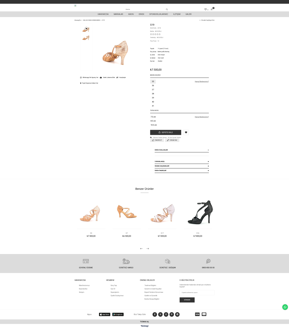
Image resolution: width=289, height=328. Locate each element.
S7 (127, 233)
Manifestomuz (84, 285)
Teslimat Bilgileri (150, 285)
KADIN (131, 14)
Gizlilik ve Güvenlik (150, 295)
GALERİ (188, 14)
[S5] (91, 212)
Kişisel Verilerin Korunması (153, 292)
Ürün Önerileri (160, 170)
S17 (162, 233)
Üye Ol (113, 289)
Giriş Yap (114, 285)
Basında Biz (83, 289)
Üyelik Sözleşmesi (117, 295)
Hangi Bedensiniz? (202, 81)
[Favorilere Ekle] (186, 132)
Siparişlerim (115, 292)
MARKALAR (118, 14)
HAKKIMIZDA (103, 14)
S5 (91, 233)
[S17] (162, 212)
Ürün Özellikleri (161, 150)
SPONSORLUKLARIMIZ (158, 14)
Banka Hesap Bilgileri (151, 299)
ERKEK (141, 14)
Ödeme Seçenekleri (162, 166)
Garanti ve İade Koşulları (153, 289)
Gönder (187, 300)
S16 (197, 233)
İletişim (81, 292)
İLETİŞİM (176, 14)
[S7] (126, 212)
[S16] (197, 212)
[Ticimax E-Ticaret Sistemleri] (145, 326)
